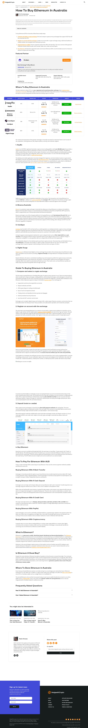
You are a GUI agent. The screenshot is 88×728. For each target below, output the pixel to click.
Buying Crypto (24, 7)
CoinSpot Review (78, 122)
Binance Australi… (78, 113)
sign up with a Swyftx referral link (39, 162)
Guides (49, 702)
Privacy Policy (65, 704)
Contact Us (63, 2)
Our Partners (65, 700)
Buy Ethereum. (21, 48)
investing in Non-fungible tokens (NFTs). (41, 547)
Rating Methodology (67, 702)
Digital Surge (19, 252)
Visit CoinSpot (66, 122)
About (23, 2)
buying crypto (48, 280)
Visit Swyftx (66, 104)
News (46, 2)
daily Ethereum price (43, 159)
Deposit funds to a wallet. (24, 44)
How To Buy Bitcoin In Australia (44, 621)
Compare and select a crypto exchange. (27, 36)
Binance (18, 209)
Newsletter (54, 2)
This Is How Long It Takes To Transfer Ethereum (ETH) (30, 621)
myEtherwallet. (26, 578)
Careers (50, 704)
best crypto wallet (66, 572)
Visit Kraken (66, 60)
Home (17, 7)
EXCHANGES (31, 2)
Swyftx (17, 149)
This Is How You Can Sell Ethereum (16, 621)
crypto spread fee (36, 200)
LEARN (39, 2)
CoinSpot (18, 229)
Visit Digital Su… (67, 131)
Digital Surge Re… (78, 131)
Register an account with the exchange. (27, 40)
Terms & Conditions (67, 707)
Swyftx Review (78, 104)
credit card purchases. (36, 155)
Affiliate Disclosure (67, 698)
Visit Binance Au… (66, 113)
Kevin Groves (26, 14)
